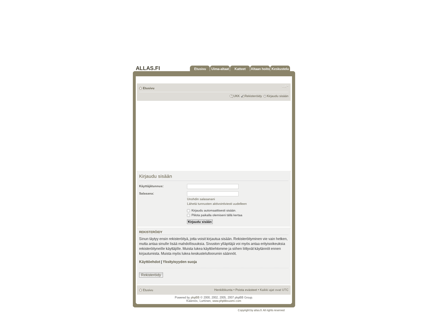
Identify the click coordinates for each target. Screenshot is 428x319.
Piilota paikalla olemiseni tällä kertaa (216, 215)
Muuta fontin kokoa (285, 87)
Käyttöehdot (149, 262)
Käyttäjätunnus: (151, 186)
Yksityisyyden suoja (180, 262)
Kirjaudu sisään (277, 96)
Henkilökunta (223, 290)
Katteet (240, 69)
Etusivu (200, 69)
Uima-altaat (220, 69)
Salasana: (146, 193)
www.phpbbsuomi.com (226, 300)
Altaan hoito (260, 69)
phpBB (195, 297)
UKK (236, 96)
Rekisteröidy (253, 96)
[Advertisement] (214, 34)
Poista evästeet (246, 290)
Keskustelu (280, 69)
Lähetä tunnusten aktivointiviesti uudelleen (217, 203)
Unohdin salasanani (201, 199)
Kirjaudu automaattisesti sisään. (213, 210)
